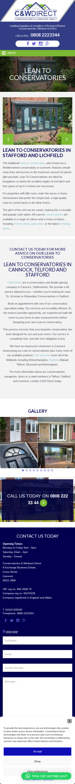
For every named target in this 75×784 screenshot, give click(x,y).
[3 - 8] (19, 430)
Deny (37, 761)
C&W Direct (14, 282)
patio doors (37, 223)
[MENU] (2, 53)
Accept (37, 751)
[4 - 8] (19, 455)
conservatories (54, 214)
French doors (22, 223)
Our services (42, 355)
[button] (69, 721)
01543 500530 (13, 609)
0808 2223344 (45, 34)
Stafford (53, 359)
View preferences (37, 771)
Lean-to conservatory (32, 163)
